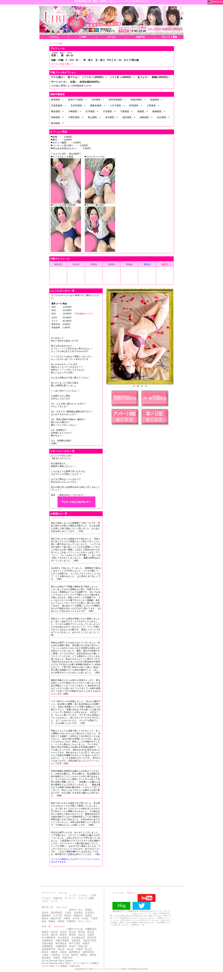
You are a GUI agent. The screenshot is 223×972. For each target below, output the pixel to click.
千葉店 (94, 918)
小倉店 (45, 955)
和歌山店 (82, 946)
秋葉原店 (78, 915)
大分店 (65, 955)
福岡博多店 (74, 952)
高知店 (63, 952)
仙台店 (63, 932)
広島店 (79, 949)
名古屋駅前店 (48, 937)
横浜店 (45, 918)
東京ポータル (76, 909)
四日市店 (91, 937)
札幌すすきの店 (75, 929)
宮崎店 (93, 955)
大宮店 (85, 918)
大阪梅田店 (47, 940)
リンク (54, 901)
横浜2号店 (56, 918)
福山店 (70, 949)
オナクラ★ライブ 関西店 (54, 966)
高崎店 (61, 921)
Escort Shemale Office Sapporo (57, 960)
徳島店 (54, 952)
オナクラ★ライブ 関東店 (86, 963)
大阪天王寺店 (89, 940)
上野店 (67, 912)
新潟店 (81, 932)
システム (82, 895)
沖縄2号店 (67, 957)
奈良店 (72, 946)
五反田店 (89, 912)
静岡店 (72, 934)
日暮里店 (78, 912)
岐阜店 (63, 934)
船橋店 (52, 921)
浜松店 (81, 934)
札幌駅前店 (91, 929)
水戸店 (76, 918)
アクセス (46, 898)
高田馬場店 (56, 912)
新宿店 (88, 909)
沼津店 (90, 934)
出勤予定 (57, 898)
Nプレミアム (84, 921)
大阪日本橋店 (62, 940)
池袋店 (88, 915)
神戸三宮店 (74, 943)
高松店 (45, 952)
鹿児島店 (46, 957)
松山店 (88, 949)
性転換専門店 (48, 949)
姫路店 (86, 943)
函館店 (45, 932)
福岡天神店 (88, 952)
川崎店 (66, 918)
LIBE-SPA (75, 966)
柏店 (44, 921)
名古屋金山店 (78, 937)
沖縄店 (56, 957)
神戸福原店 (61, 943)
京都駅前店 (61, 946)
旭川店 (54, 932)
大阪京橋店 (47, 943)
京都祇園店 (47, 946)
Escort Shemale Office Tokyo (56, 963)
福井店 (54, 934)
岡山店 (61, 949)
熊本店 (74, 955)
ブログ (45, 901)
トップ (72, 895)
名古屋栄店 (63, 937)
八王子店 (57, 915)
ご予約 (93, 895)
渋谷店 (45, 912)
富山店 (90, 932)
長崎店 (83, 955)
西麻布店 (46, 915)
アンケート (70, 898)
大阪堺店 (75, 940)
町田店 (67, 915)
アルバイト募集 (86, 898)
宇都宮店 (71, 921)
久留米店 (55, 955)
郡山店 (72, 932)
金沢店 (45, 934)
